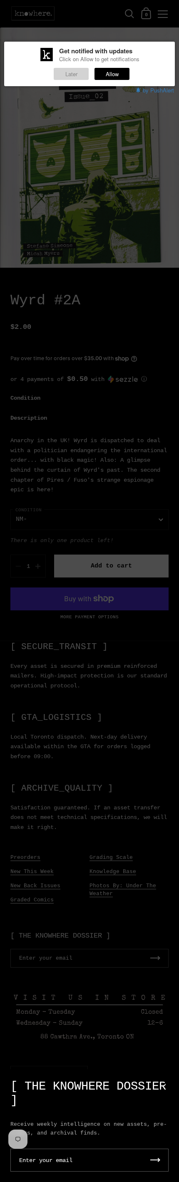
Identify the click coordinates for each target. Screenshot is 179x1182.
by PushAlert (158, 90)
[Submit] (155, 1160)
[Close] (166, 1082)
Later (71, 74)
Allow (112, 74)
